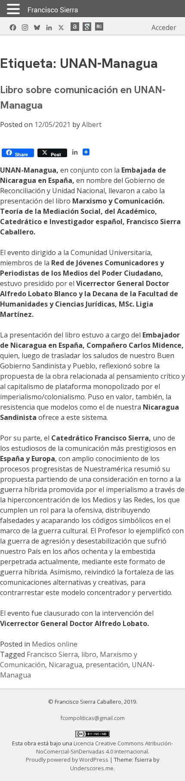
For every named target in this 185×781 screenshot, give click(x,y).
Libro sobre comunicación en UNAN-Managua (83, 97)
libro (88, 654)
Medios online (54, 644)
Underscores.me (92, 768)
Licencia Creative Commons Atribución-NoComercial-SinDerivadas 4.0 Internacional (104, 747)
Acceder (163, 27)
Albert (92, 124)
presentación (107, 664)
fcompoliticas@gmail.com (92, 718)
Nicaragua (65, 664)
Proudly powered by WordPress (68, 759)
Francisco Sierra (52, 654)
